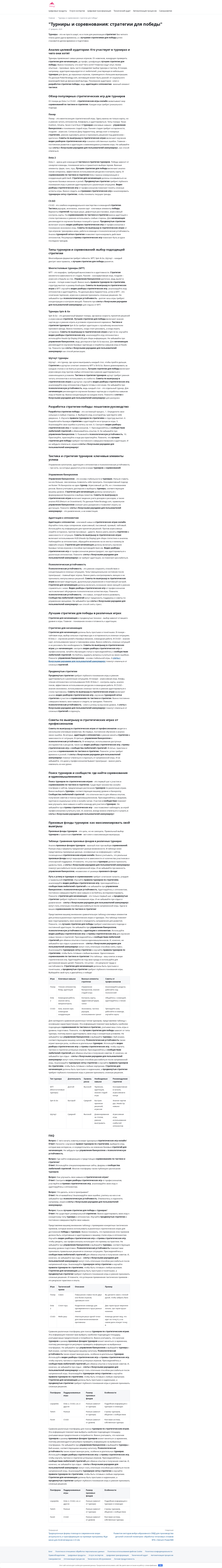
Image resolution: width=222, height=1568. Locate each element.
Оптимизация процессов (74, 1559)
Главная (52, 18)
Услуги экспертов (77, 11)
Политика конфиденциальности (158, 1551)
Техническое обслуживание (99, 1559)
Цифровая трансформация (99, 11)
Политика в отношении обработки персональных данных (79, 1551)
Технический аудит (122, 11)
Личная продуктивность (124, 1559)
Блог (50, 1551)
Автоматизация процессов (145, 11)
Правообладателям (57, 1555)
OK (160, 1565)
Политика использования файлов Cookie (124, 1551)
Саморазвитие (165, 11)
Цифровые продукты (58, 11)
